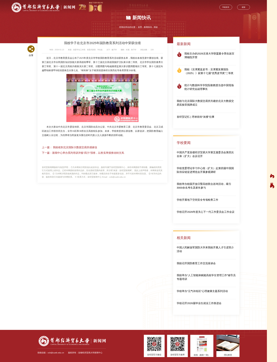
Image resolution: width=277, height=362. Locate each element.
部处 (156, 27)
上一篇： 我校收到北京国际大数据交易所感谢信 (69, 147)
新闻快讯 (148, 27)
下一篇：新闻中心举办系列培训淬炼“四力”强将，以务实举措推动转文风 (83, 152)
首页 (140, 27)
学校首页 (225, 7)
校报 (243, 7)
